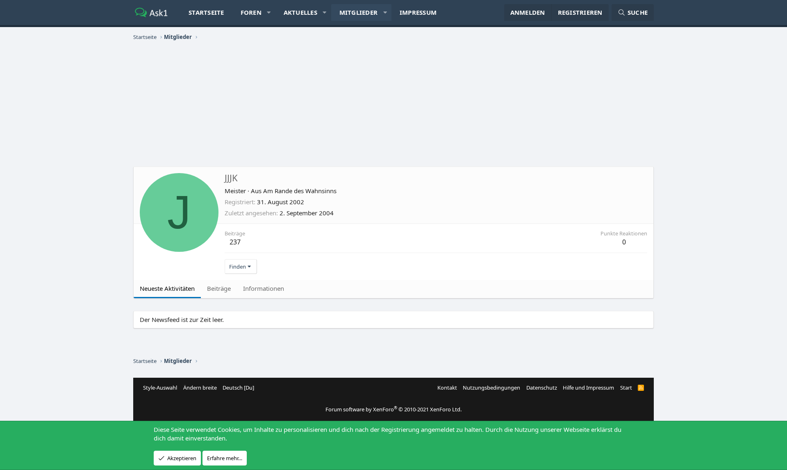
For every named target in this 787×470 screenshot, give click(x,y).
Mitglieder (358, 12)
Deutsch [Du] (238, 387)
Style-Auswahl (160, 387)
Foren (251, 12)
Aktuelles (300, 12)
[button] (268, 12)
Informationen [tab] (263, 288)
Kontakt (447, 387)
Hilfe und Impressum (588, 387)
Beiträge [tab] (219, 288)
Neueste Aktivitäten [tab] (167, 288)
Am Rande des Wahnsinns (300, 191)
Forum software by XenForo (393, 409)
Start (626, 387)
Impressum (418, 12)
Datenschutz (541, 387)
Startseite (206, 12)
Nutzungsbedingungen (491, 387)
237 (235, 241)
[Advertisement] (393, 105)
